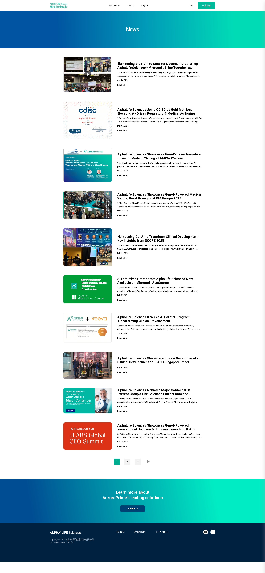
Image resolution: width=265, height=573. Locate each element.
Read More (122, 85)
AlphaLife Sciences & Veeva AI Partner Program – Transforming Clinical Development (154, 319)
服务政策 (120, 532)
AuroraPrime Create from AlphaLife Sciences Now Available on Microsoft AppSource (155, 281)
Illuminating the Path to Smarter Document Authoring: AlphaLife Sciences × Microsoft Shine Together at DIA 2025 (157, 66)
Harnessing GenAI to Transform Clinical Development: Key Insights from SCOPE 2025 (157, 239)
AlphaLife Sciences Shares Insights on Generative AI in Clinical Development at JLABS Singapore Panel (158, 360)
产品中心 (113, 5)
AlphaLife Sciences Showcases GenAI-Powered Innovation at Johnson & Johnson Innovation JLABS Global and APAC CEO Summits (156, 427)
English (144, 5)
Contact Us (132, 508)
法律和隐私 (139, 532)
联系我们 (206, 5)
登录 (191, 5)
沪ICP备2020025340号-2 (62, 542)
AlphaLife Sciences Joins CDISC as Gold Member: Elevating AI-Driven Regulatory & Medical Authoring (156, 111)
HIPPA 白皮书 (161, 532)
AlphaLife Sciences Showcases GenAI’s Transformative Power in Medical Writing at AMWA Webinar (159, 156)
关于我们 (131, 5)
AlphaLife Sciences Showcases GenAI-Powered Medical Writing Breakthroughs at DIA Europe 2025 (159, 196)
